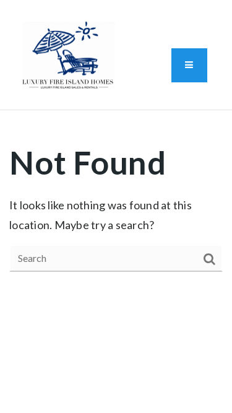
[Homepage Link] (68, 54)
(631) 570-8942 (67, 101)
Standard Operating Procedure (172, 12)
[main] (116, 206)
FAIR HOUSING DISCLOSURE (86, 12)
